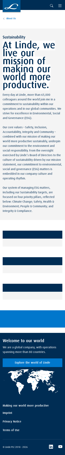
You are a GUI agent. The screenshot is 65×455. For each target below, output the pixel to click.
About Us (11, 18)
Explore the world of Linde (32, 362)
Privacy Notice (12, 421)
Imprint (7, 413)
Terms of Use (11, 430)
